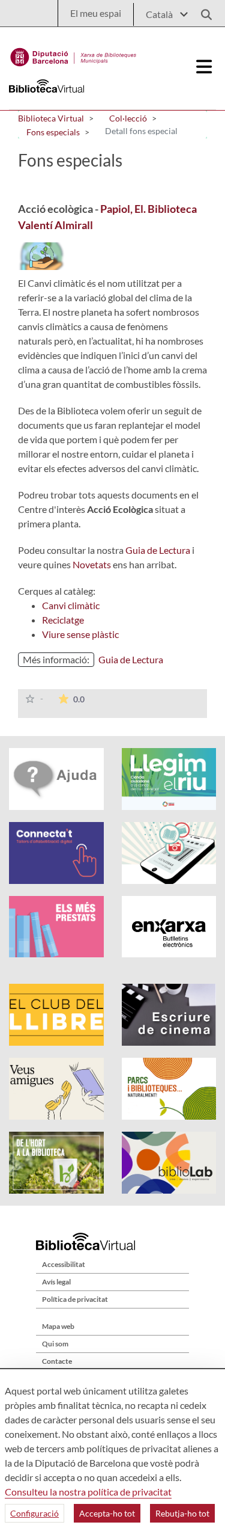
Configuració (34, 1513)
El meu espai (95, 13)
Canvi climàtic (71, 605)
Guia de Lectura (157, 550)
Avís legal (56, 1281)
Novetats (92, 564)
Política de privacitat (75, 1299)
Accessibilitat (63, 1264)
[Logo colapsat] (205, 66)
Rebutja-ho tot (182, 1513)
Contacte (57, 1361)
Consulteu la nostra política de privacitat (88, 1491)
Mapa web (58, 1326)
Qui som (55, 1343)
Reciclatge (63, 619)
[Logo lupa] (202, 11)
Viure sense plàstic (80, 634)
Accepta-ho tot (107, 1513)
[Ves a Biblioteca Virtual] (73, 54)
